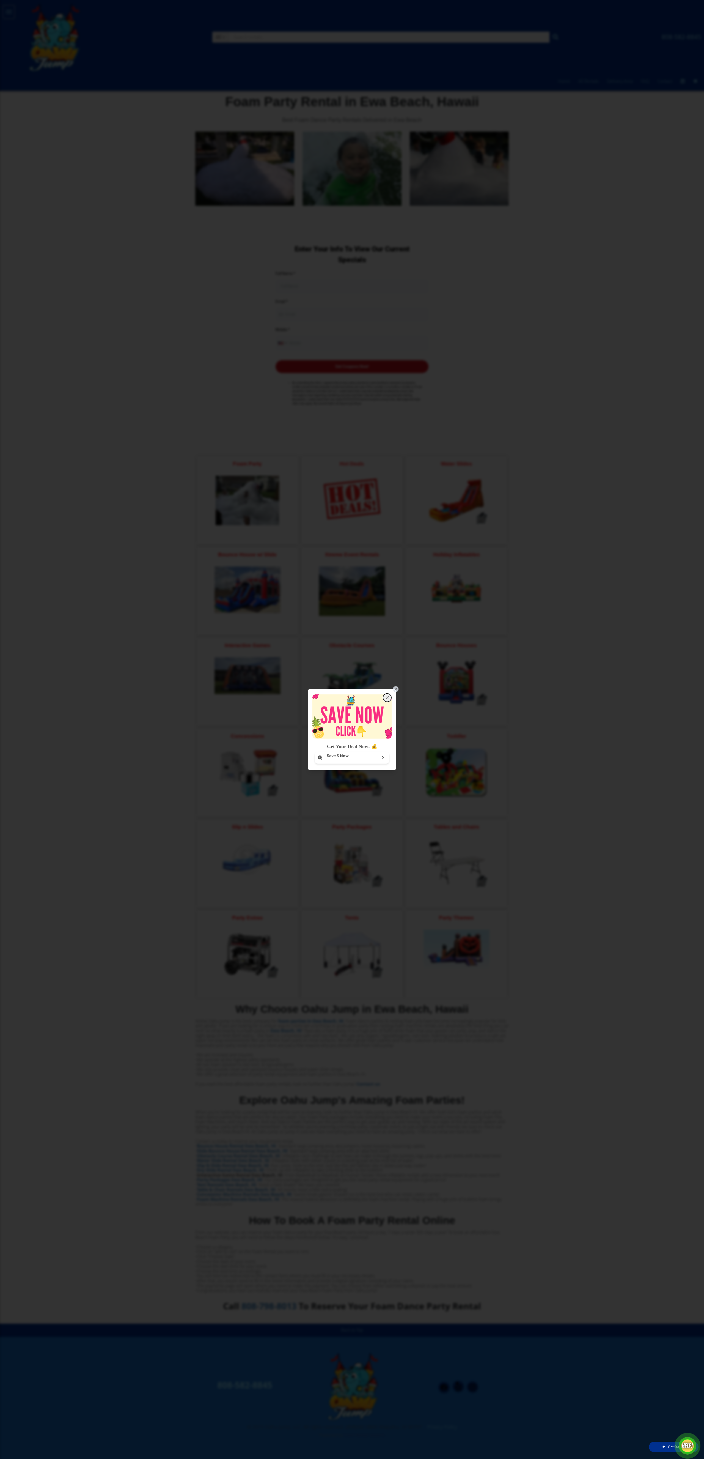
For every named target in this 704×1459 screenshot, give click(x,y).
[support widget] (687, 1446)
